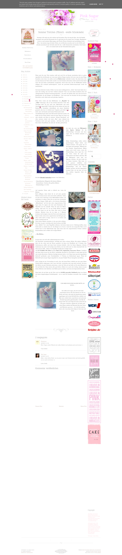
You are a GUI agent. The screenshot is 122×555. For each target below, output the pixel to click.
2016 (24, 86)
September (26, 103)
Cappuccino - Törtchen (29, 191)
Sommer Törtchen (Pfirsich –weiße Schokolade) (28, 171)
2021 (24, 75)
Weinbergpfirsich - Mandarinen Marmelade (28, 177)
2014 (24, 90)
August (26, 105)
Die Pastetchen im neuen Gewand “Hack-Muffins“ (28, 109)
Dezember (26, 96)
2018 (24, 81)
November (26, 99)
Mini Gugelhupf (27, 189)
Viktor (99, 551)
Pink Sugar (61, 17)
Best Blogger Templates (88, 550)
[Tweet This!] (54, 323)
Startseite (61, 406)
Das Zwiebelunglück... (29, 128)
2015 (24, 88)
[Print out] (74, 323)
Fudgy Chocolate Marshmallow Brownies (28, 132)
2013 (24, 92)
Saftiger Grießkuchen (28, 187)
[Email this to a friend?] (69, 323)
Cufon (91, 552)
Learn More (93, 4)
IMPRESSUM (23, 552)
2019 (24, 79)
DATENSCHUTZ (30, 552)
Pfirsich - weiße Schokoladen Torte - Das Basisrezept (29, 162)
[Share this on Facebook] (49, 323)
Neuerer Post (38, 406)
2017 (24, 83)
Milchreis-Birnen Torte (29, 136)
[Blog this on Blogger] (59, 323)
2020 (24, 77)
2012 (24, 94)
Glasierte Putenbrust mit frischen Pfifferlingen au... (28, 183)
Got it (101, 4)
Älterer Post (84, 406)
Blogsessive (98, 550)
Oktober (26, 101)
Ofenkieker (44, 341)
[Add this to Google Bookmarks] (64, 323)
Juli (25, 193)
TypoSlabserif (97, 552)
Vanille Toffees (27, 146)
